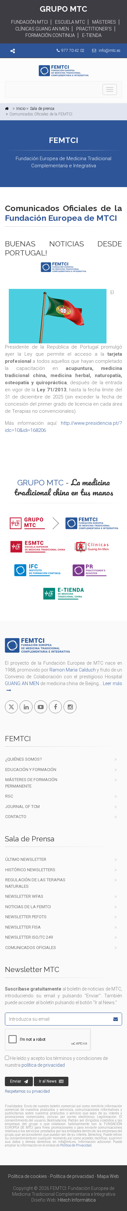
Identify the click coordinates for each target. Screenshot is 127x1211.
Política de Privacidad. (76, 1145)
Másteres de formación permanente (31, 783)
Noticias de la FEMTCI (28, 906)
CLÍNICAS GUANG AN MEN (42, 28)
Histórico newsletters (30, 869)
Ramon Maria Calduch (72, 669)
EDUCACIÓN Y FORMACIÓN (30, 769)
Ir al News (48, 1081)
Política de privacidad (72, 1176)
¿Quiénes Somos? (23, 759)
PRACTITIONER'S (94, 28)
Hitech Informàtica (77, 1200)
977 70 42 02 (73, 50)
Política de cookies (27, 1176)
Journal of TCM (22, 806)
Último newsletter (25, 859)
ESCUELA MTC (70, 22)
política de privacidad (43, 1065)
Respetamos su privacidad (27, 1091)
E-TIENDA (92, 35)
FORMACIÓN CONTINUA (50, 35)
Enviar (15, 1081)
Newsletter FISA (23, 927)
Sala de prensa (42, 108)
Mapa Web (108, 1176)
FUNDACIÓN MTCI (29, 22)
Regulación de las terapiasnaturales (35, 883)
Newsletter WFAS (24, 896)
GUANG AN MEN (22, 683)
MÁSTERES (104, 22)
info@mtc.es (109, 50)
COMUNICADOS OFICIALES (30, 947)
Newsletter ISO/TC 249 (29, 937)
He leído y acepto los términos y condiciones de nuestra (56, 1062)
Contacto (15, 816)
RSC (9, 796)
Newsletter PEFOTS (26, 916)
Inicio (20, 108)
